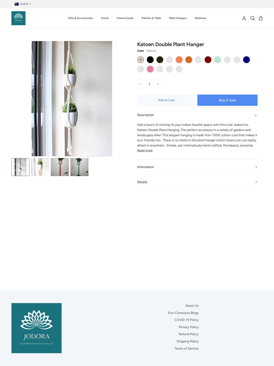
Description (145, 115)
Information (145, 167)
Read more (145, 150)
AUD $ (24, 3)
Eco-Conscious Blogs (183, 313)
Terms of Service (187, 348)
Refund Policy (189, 334)
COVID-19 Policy (187, 320)
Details (142, 182)
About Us (192, 306)
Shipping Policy (188, 341)
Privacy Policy (189, 327)
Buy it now (227, 100)
